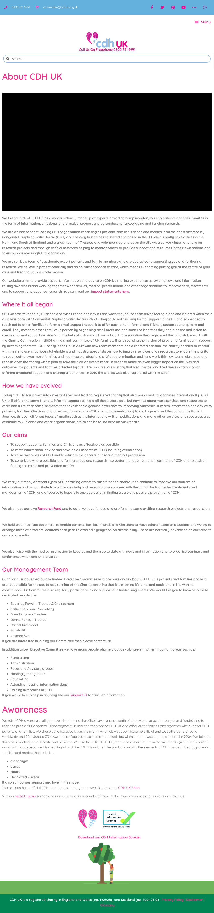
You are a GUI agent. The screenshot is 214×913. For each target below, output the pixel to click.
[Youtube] (183, 7)
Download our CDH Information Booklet (109, 837)
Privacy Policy (172, 900)
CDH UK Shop (129, 788)
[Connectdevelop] (204, 7)
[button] (203, 22)
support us (78, 695)
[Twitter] (162, 7)
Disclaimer (194, 900)
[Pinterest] (173, 7)
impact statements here (110, 291)
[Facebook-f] (152, 7)
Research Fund (49, 508)
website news (25, 796)
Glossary (107, 905)
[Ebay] (194, 7)
